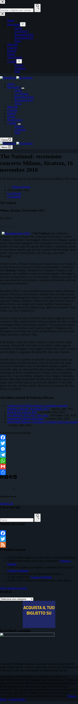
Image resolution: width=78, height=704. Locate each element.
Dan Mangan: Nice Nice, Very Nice (27, 415)
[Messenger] (39, 449)
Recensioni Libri (24, 96)
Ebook (11, 116)
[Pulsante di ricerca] (37, 518)
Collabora (20, 129)
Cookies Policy (17, 699)
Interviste (12, 106)
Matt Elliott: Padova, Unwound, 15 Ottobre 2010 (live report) (42, 421)
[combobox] (17, 520)
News (18, 103)
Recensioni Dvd (24, 100)
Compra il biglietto (18, 570)
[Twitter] (39, 443)
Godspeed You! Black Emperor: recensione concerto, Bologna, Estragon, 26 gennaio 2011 (37, 407)
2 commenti (14, 196)
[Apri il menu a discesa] (22, 88)
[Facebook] (39, 437)
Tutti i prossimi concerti (13, 588)
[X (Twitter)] (6, 477)
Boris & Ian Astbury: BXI (22, 412)
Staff (17, 132)
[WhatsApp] (39, 461)
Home (10, 83)
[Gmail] (39, 466)
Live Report (21, 93)
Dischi (18, 90)
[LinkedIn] (15, 477)
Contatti (11, 123)
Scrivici (19, 126)
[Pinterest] (11, 477)
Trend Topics (14, 119)
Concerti (12, 110)
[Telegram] (39, 455)
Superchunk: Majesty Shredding (25, 418)
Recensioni (13, 87)
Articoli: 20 (6, 503)
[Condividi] (39, 472)
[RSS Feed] (39, 545)
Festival (11, 113)
